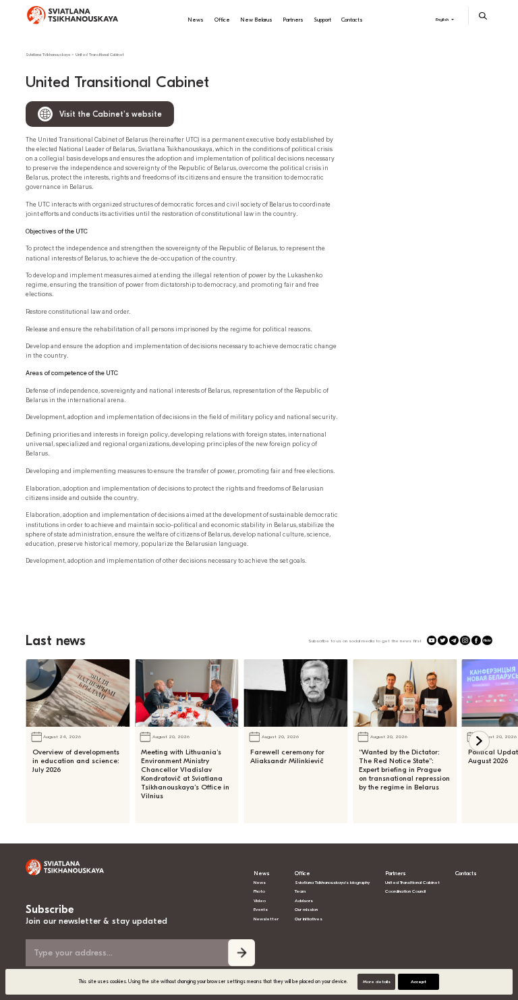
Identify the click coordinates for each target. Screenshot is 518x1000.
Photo (259, 891)
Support (322, 19)
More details (377, 981)
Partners (293, 19)
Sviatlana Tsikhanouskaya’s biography (332, 882)
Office (222, 19)
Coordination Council (405, 891)
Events (261, 909)
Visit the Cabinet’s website (110, 114)
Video (260, 901)
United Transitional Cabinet (412, 882)
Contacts (352, 19)
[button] (479, 741)
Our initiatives (308, 919)
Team (300, 891)
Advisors (304, 901)
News (196, 19)
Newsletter (266, 919)
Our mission (306, 909)
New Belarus (256, 19)
